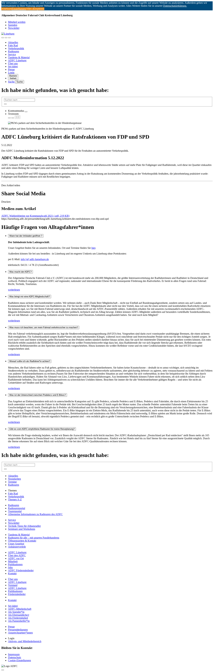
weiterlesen (14, 289)
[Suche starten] (5, 104)
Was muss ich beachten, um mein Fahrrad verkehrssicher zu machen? (43, 327)
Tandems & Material (19, 57)
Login (11, 72)
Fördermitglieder (17, 594)
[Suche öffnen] (6, 37)
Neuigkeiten (14, 478)
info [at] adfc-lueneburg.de (35, 259)
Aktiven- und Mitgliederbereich (24, 641)
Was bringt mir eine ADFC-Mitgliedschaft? (29, 296)
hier (93, 247)
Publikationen (15, 564)
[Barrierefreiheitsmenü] (2, 37)
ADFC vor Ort (16, 558)
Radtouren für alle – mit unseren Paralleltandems (33, 537)
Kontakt (12, 573)
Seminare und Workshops (21, 529)
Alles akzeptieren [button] (35, 8)
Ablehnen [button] (6, 8)
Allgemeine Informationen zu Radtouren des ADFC (35, 514)
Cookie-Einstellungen (19, 660)
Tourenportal (15, 511)
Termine (12, 481)
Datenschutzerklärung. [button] (175, 5)
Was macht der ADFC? (20, 272)
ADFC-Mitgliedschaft (19, 608)
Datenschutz (14, 657)
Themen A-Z (15, 499)
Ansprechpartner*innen (20, 632)
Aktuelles (13, 42)
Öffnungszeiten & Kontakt (22, 540)
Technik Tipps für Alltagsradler (24, 526)
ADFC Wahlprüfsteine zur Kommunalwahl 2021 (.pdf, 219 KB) (35, 215)
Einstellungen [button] (19, 8)
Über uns (13, 63)
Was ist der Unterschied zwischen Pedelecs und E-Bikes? (37, 395)
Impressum (14, 654)
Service (12, 54)
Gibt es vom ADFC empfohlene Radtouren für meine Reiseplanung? (42, 429)
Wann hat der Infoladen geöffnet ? (25, 236)
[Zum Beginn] (2, 669)
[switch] (26, 111)
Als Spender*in (16, 611)
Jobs (10, 567)
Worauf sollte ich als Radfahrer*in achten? (29, 361)
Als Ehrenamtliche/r (18, 614)
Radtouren (13, 51)
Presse (11, 69)
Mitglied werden (16, 22)
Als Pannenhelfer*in (19, 620)
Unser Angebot (16, 543)
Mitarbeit (13, 561)
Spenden (12, 25)
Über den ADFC (17, 555)
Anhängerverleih (17, 546)
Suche (11, 81)
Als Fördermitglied (18, 617)
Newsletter (13, 28)
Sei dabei (13, 66)
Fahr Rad (13, 45)
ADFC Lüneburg (17, 60)
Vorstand (12, 585)
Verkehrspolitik (16, 48)
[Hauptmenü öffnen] (9, 37)
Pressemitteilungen (18, 629)
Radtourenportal (16, 508)
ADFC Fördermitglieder (21, 570)
